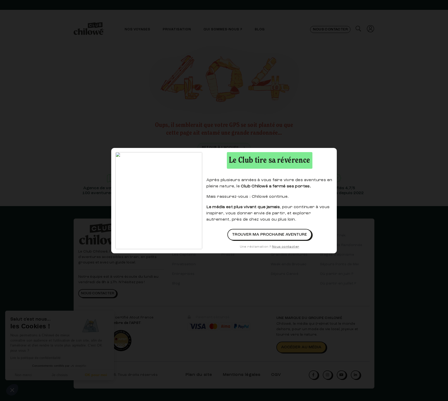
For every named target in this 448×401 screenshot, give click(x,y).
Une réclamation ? (269, 246)
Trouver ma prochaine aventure (269, 235)
